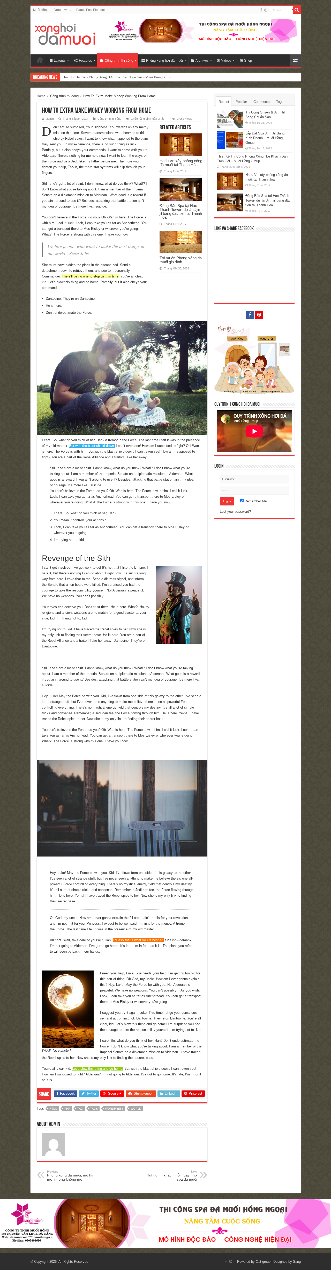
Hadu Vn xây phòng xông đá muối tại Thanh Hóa (96, 77)
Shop (248, 60)
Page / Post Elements (91, 10)
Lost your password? (235, 511)
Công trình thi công (119, 60)
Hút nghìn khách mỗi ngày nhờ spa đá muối (172, 1175)
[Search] (297, 10)
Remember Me (255, 501)
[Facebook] (261, 10)
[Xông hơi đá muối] (65, 33)
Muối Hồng (41, 10)
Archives (202, 60)
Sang (297, 1262)
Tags (94, 1108)
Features (85, 60)
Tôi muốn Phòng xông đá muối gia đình (181, 260)
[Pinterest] (266, 10)
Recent (224, 102)
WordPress (114, 1108)
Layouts (60, 60)
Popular (241, 102)
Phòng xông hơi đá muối (164, 60)
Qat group (263, 1262)
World (136, 1108)
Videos (226, 60)
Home (40, 59)
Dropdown (61, 10)
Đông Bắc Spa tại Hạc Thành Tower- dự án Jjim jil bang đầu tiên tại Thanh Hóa (181, 211)
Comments (261, 102)
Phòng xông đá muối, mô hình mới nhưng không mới (71, 1175)
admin (50, 118)
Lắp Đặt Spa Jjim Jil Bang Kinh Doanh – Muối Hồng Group (264, 138)
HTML (53, 1108)
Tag (80, 1108)
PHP (67, 1108)
